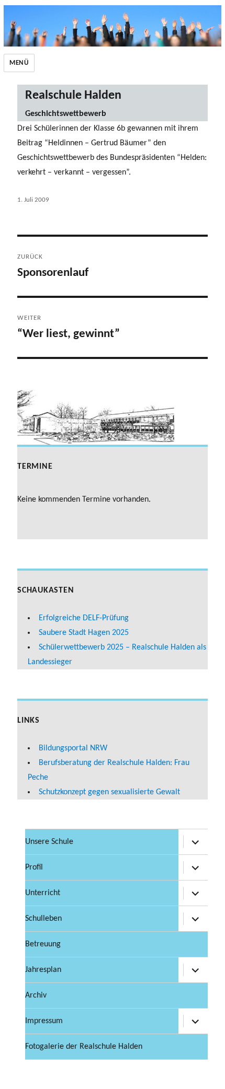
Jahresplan (43, 970)
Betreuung (43, 944)
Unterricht (42, 893)
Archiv (36, 995)
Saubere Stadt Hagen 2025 (84, 633)
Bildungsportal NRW (73, 748)
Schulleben (43, 918)
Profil (34, 867)
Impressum (44, 1021)
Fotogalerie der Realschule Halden (83, 1046)
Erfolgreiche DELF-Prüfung (84, 618)
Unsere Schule (49, 842)
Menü (18, 63)
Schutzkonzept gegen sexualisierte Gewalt (109, 792)
